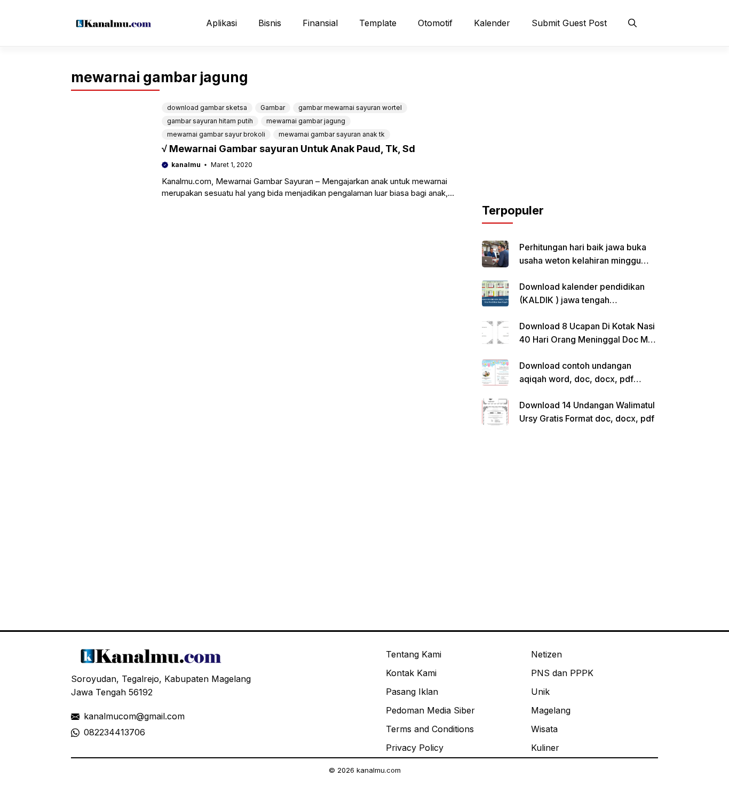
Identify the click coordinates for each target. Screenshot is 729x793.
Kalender (492, 23)
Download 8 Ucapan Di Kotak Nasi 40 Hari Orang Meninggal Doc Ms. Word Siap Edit (587, 339)
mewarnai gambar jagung (305, 121)
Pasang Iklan (412, 691)
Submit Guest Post (569, 23)
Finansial (320, 23)
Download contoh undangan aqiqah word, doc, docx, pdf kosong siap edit (576, 379)
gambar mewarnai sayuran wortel (350, 108)
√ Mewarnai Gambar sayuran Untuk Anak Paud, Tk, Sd (288, 148)
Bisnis (269, 23)
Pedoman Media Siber (430, 710)
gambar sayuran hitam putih (210, 121)
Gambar (272, 108)
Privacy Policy (414, 747)
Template (378, 23)
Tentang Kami (413, 654)
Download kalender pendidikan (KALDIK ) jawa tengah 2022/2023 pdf (582, 300)
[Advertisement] (570, 135)
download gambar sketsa (207, 108)
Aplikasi (221, 23)
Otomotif (435, 23)
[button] (632, 23)
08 (89, 732)
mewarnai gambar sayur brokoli (216, 134)
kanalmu (186, 165)
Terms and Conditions (430, 729)
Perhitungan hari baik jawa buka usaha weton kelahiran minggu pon (582, 260)
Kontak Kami (411, 673)
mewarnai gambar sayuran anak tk (332, 134)
